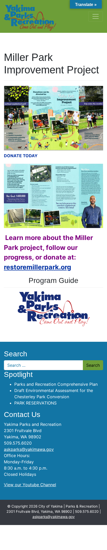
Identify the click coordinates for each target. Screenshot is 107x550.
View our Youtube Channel (30, 484)
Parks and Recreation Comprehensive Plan (56, 384)
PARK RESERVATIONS (35, 403)
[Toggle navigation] (95, 16)
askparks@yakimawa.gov (29, 449)
